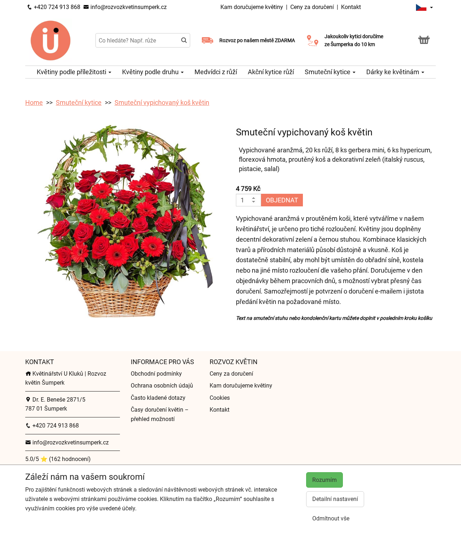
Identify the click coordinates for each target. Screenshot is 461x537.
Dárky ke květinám (393, 72)
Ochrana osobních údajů (162, 385)
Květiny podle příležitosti (72, 72)
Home (34, 102)
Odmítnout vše (330, 518)
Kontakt (351, 7)
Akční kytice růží (271, 72)
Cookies (220, 397)
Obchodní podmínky (156, 373)
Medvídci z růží (215, 72)
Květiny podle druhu (151, 72)
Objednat (282, 200)
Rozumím (324, 479)
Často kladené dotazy (158, 397)
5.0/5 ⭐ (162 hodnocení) (58, 459)
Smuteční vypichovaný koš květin (162, 102)
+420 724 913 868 (56, 7)
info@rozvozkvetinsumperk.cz (128, 7)
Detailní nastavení (335, 499)
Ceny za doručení (312, 7)
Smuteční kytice (328, 72)
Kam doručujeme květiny (251, 7)
